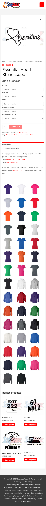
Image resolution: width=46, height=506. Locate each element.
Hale (24, 496)
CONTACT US (17, 170)
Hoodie (16, 135)
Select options (8, 424)
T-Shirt (31, 135)
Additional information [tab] (10, 149)
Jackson (7, 499)
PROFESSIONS (18, 61)
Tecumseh (38, 496)
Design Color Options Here (15, 159)
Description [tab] (6, 144)
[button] (40, 20)
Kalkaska (30, 496)
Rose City (12, 493)
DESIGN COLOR (8, 107)
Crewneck (9, 135)
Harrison (27, 493)
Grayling (10, 496)
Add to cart (16, 127)
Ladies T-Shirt (23, 135)
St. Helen (12, 490)
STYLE (4, 85)
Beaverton (34, 493)
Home (4, 61)
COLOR (5, 92)
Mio (21, 496)
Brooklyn (13, 499)
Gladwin (20, 493)
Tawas (16, 496)
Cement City (31, 499)
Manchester (22, 499)
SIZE (4, 100)
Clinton (39, 499)
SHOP (10, 61)
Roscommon (33, 490)
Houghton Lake (22, 490)
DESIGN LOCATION (9, 114)
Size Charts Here (12, 162)
